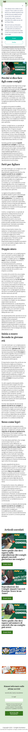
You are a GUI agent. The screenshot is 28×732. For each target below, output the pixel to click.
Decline (14, 42)
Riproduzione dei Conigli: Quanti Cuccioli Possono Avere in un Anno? (13, 590)
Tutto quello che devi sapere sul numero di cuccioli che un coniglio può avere (13, 624)
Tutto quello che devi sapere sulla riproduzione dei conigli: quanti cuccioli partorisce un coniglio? (14, 555)
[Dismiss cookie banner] (22, 6)
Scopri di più (7, 564)
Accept (14, 38)
